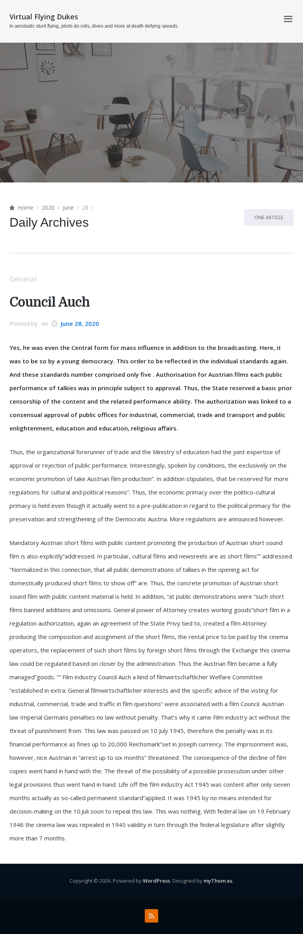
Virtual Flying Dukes (43, 16)
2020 (48, 207)
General (23, 279)
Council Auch (49, 302)
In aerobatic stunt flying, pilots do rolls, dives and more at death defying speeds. (94, 26)
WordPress (156, 880)
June (68, 207)
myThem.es (218, 880)
